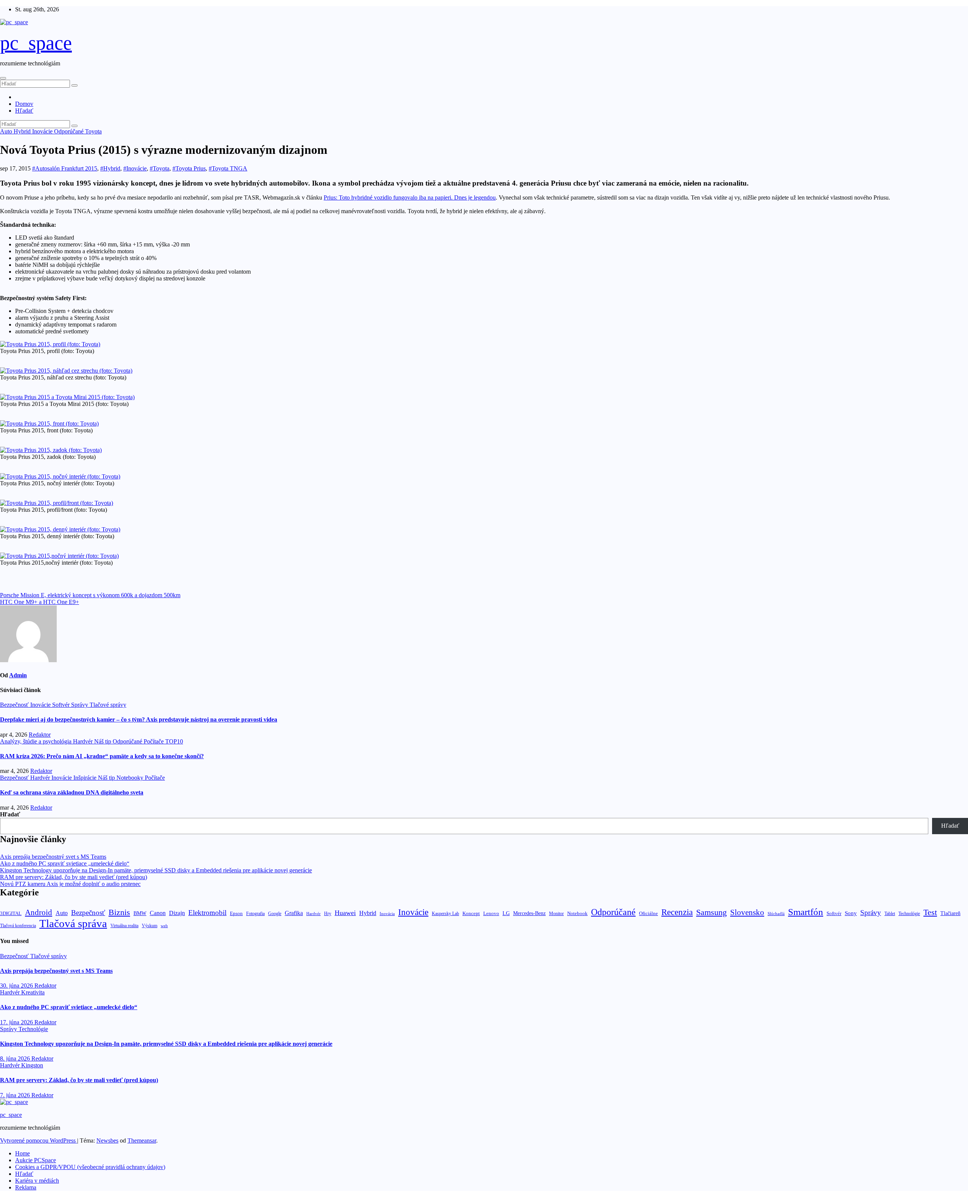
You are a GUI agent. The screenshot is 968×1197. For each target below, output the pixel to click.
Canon (158, 913)
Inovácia (387, 913)
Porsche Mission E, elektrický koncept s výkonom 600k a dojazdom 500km (90, 595)
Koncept (471, 913)
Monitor (556, 913)
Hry (327, 913)
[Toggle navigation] (3, 78)
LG (506, 913)
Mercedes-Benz (529, 913)
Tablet (889, 913)
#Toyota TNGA (228, 168)
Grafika (294, 913)
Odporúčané (69, 131)
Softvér (61, 704)
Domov (24, 104)
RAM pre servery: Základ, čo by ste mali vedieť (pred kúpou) (73, 877)
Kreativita (33, 992)
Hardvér (83, 741)
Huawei (345, 913)
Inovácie (43, 131)
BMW (139, 913)
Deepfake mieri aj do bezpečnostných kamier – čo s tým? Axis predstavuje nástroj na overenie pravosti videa (138, 719)
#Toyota (159, 168)
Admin (18, 675)
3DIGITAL (11, 913)
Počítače (154, 741)
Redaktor (40, 734)
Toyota (93, 131)
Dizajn (177, 913)
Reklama (25, 1187)
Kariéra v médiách (37, 1180)
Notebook (577, 913)
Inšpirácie (85, 777)
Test (930, 912)
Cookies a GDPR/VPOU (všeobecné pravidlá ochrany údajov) (90, 1167)
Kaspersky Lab (445, 913)
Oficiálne (648, 913)
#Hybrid (110, 168)
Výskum (149, 925)
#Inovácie (135, 168)
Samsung (711, 912)
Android (38, 912)
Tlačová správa (73, 923)
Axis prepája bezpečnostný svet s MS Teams (53, 856)
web (164, 925)
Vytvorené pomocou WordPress (38, 1140)
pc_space (36, 43)
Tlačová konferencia (18, 925)
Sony (851, 913)
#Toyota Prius (189, 168)
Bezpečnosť (15, 704)
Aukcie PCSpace (35, 1160)
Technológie (909, 913)
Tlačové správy (108, 704)
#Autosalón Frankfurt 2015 (64, 168)
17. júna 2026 (17, 1022)
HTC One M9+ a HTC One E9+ (39, 602)
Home (22, 1153)
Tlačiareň (950, 913)
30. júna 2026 (17, 985)
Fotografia (255, 913)
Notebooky (130, 777)
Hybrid (23, 131)
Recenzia (677, 912)
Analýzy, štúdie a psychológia (36, 741)
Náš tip (103, 741)
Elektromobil (207, 913)
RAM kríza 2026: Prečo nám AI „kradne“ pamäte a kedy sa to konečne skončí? (102, 756)
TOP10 (174, 741)
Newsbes (107, 1140)
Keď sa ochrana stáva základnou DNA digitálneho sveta (71, 792)
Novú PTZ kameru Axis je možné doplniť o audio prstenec (70, 884)
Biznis (119, 912)
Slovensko (747, 912)
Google (274, 913)
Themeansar (141, 1140)
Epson (236, 913)
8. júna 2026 (15, 1058)
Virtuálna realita (124, 925)
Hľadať (24, 110)
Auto (7, 131)
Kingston (32, 1065)
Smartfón (805, 912)
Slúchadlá (776, 913)
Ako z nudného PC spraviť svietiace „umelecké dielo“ (64, 863)
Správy (80, 704)
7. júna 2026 (15, 1095)
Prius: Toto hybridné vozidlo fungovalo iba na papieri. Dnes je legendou (410, 197)
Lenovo (491, 913)
